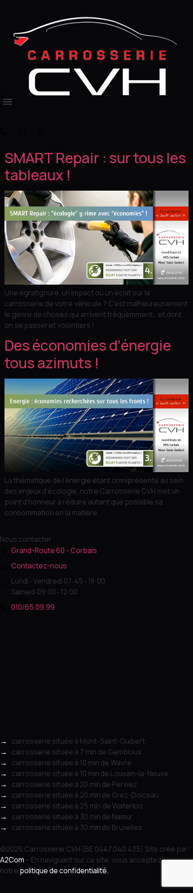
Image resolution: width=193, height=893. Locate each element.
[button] (7, 101)
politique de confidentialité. (64, 870)
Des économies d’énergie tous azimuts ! (87, 353)
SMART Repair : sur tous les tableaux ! (95, 166)
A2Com (12, 860)
